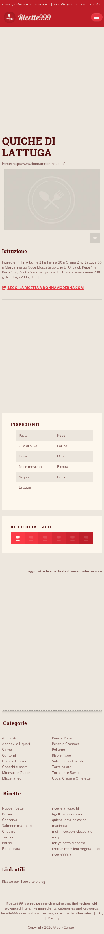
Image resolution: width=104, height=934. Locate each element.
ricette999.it (61, 854)
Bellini (7, 814)
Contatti (70, 927)
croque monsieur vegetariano (76, 848)
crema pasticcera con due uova (26, 4)
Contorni (9, 755)
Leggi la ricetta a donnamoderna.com (45, 287)
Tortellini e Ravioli (66, 772)
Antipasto (9, 738)
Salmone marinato (17, 825)
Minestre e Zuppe (16, 772)
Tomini (7, 837)
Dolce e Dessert (15, 761)
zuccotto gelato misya (69, 4)
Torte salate (61, 766)
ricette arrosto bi (65, 808)
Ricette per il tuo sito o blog (23, 881)
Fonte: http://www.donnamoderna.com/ (33, 163)
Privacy (53, 918)
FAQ (99, 913)
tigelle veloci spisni (67, 814)
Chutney (8, 831)
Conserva (9, 819)
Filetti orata (11, 848)
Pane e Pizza (62, 738)
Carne (7, 749)
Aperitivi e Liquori (16, 743)
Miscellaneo (11, 778)
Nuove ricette (13, 808)
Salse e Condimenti (67, 761)
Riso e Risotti (62, 755)
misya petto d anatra (68, 842)
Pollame (58, 749)
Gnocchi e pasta (15, 766)
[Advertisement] (52, 79)
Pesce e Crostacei (66, 743)
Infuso (7, 842)
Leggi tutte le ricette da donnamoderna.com (64, 571)
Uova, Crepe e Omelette (71, 778)
